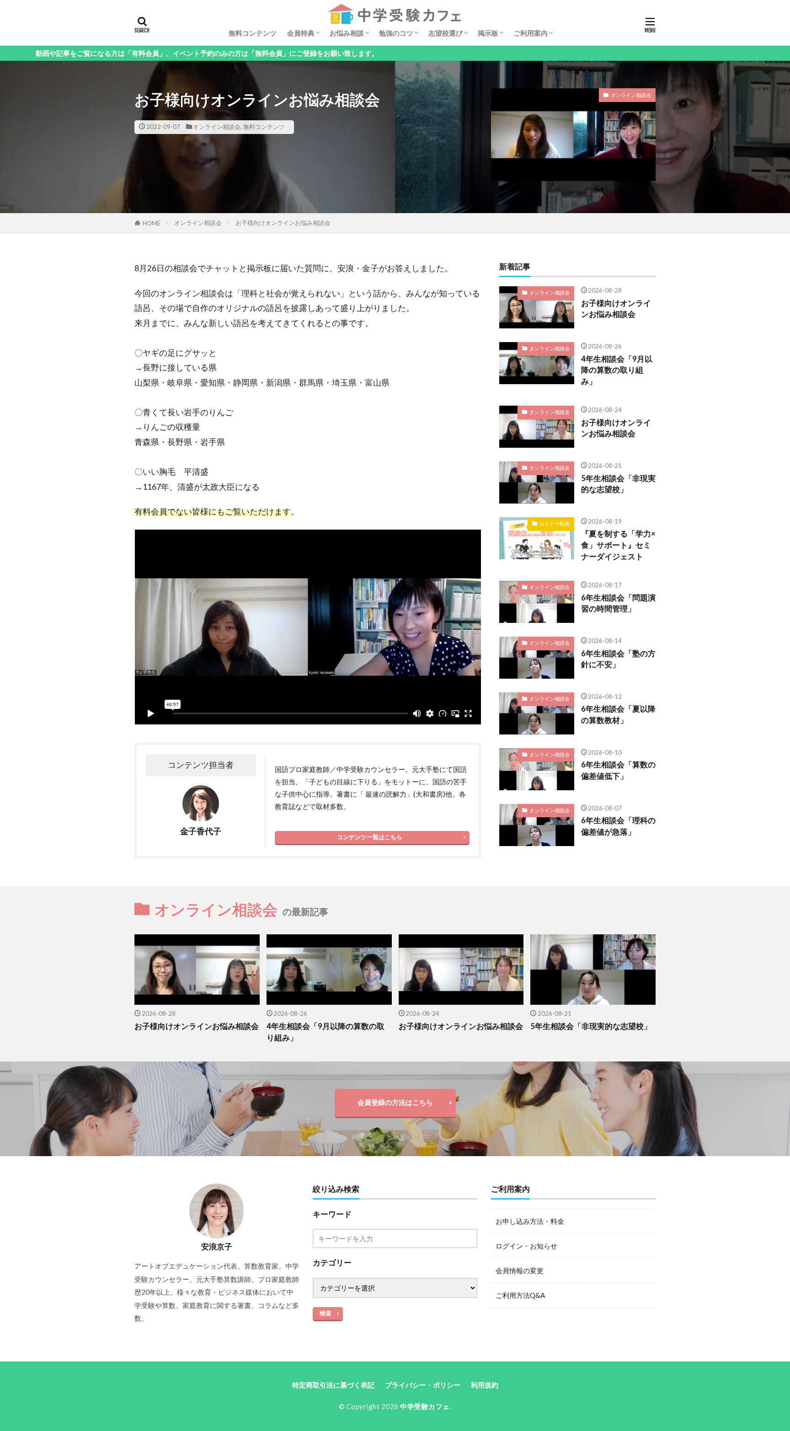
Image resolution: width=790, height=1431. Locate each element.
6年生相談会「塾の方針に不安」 (618, 659)
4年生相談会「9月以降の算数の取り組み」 (616, 370)
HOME (151, 223)
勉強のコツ (396, 33)
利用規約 (484, 1385)
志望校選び (445, 33)
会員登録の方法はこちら (395, 1102)
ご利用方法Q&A (520, 1295)
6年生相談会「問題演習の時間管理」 (618, 603)
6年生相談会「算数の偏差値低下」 (618, 770)
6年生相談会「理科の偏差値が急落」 (618, 826)
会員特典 (301, 33)
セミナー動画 (554, 523)
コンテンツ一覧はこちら (369, 837)
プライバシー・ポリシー (422, 1385)
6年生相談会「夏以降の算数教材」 (618, 714)
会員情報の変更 (520, 1270)
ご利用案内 (530, 33)
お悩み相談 (347, 33)
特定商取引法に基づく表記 (333, 1385)
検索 (325, 1313)
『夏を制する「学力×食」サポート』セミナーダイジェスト (618, 545)
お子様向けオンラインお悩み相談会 (283, 222)
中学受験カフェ (425, 1406)
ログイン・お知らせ (526, 1246)
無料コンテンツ (253, 33)
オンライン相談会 (216, 126)
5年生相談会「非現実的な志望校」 (618, 484)
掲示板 (488, 33)
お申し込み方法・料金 (530, 1221)
